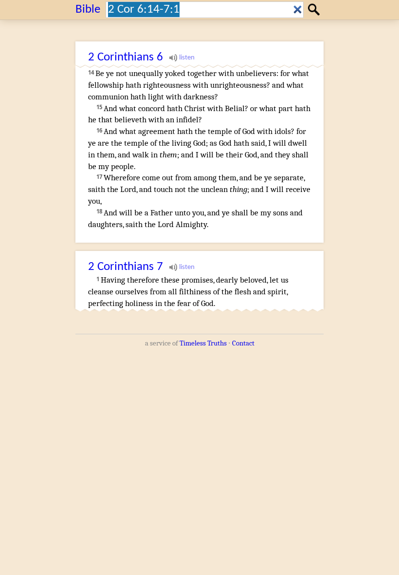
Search (315, 9)
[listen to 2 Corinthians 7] (182, 267)
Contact (243, 343)
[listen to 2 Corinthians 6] (182, 57)
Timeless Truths (203, 343)
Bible (87, 9)
